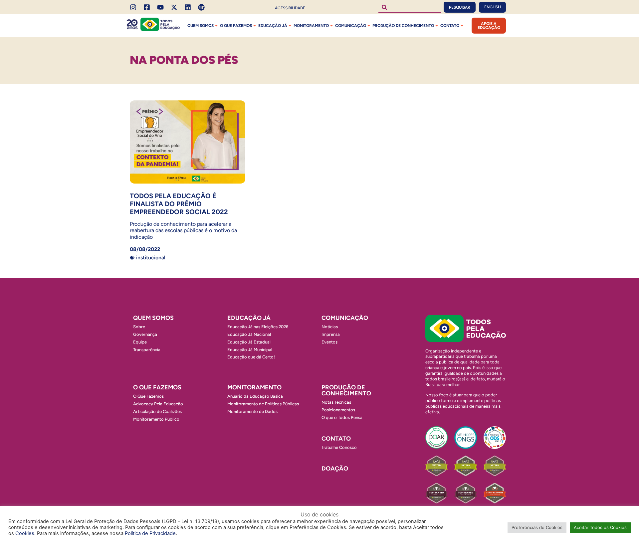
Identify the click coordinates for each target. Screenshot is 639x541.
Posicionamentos (338, 409)
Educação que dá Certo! (251, 356)
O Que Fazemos (148, 396)
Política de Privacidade (150, 533)
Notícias (329, 326)
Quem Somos (200, 25)
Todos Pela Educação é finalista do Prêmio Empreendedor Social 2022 (179, 204)
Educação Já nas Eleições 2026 (257, 326)
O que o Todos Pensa (341, 417)
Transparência (146, 349)
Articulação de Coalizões (157, 411)
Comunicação (350, 25)
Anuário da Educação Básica (255, 396)
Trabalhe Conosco (339, 447)
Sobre (139, 326)
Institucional (150, 257)
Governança (145, 334)
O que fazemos (236, 25)
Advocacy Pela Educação (158, 403)
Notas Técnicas (336, 402)
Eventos (329, 341)
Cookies (24, 533)
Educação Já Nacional (249, 334)
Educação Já (272, 25)
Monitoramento (311, 25)
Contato (449, 25)
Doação (334, 468)
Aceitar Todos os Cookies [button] (600, 527)
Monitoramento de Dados (252, 411)
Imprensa (330, 334)
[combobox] (409, 7)
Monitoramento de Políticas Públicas (263, 403)
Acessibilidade (290, 8)
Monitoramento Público (156, 419)
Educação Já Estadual (249, 341)
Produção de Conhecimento (403, 25)
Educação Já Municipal (249, 349)
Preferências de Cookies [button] (537, 527)
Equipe (140, 341)
